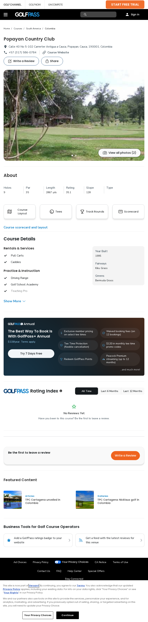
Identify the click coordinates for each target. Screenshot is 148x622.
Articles (29, 496)
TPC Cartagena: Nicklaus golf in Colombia (118, 501)
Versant (34, 585)
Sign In (135, 14)
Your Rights (11, 592)
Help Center (75, 571)
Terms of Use (120, 562)
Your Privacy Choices (75, 562)
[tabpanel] (74, 115)
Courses (18, 28)
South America (33, 28)
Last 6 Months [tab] (109, 391)
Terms (81, 585)
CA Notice (100, 562)
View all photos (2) (122, 153)
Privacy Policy (40, 562)
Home (7, 28)
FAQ (58, 571)
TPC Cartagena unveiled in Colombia (42, 501)
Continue (67, 615)
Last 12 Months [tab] (132, 391)
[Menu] (5, 14)
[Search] (85, 14)
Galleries (102, 496)
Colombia (50, 28)
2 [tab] (76, 155)
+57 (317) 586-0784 (22, 52)
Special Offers (96, 571)
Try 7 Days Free (31, 353)
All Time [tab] (87, 391)
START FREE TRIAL (125, 4)
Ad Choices (20, 562)
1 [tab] (72, 155)
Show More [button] (12, 301)
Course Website (58, 52)
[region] (74, 601)
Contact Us (43, 571)
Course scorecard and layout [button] (26, 227)
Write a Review (125, 455)
